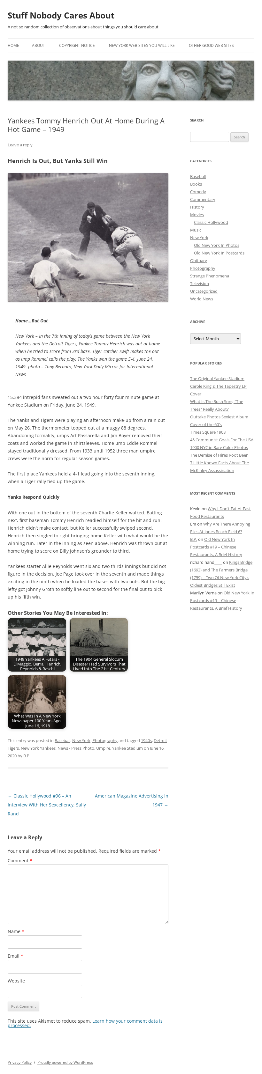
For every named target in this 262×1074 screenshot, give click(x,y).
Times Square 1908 (208, 432)
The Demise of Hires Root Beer (219, 455)
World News (201, 299)
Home (13, 45)
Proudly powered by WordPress (65, 1062)
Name (16, 931)
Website (16, 981)
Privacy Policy (20, 1062)
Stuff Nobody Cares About (61, 15)
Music (195, 230)
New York (81, 740)
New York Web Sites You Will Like (142, 45)
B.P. (26, 756)
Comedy (198, 192)
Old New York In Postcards (219, 253)
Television (199, 283)
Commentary (202, 199)
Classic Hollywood (211, 222)
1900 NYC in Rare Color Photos (219, 447)
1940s (146, 740)
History (197, 207)
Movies (197, 214)
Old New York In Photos (216, 245)
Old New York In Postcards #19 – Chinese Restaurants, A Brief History (216, 546)
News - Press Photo (76, 748)
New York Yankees (38, 748)
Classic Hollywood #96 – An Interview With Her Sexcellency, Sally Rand (47, 805)
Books (196, 184)
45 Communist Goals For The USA (221, 440)
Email (15, 956)
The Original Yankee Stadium (217, 378)
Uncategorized (204, 291)
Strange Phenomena (209, 276)
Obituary (198, 260)
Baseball (62, 740)
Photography (105, 740)
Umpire (103, 748)
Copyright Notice (77, 45)
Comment (20, 860)
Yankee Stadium (127, 748)
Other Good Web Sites (211, 45)
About (38, 45)
